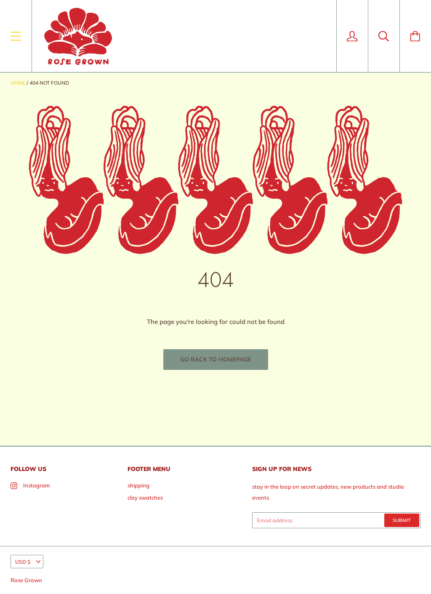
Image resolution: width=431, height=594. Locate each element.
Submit (402, 520)
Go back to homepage (215, 359)
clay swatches (145, 497)
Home (18, 83)
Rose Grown (26, 580)
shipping (138, 485)
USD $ (22, 562)
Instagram (36, 485)
